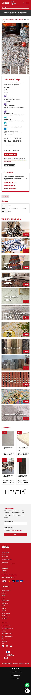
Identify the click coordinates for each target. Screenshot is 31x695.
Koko (5, 145)
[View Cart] (23, 3)
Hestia (3, 598)
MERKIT (16, 19)
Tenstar (3, 612)
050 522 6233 (5, 556)
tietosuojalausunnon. (16, 530)
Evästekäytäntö (15, 678)
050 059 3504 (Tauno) (10, 183)
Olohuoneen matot (22, 160)
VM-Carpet (4, 615)
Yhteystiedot (4, 641)
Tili (2, 638)
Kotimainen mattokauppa (7, 628)
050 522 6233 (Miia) (9, 185)
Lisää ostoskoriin (10, 154)
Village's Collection (6, 613)
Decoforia (4, 593)
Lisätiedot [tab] (5, 196)
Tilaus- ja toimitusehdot (7, 636)
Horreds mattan (5, 600)
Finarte (3, 597)
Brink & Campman (6, 590)
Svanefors (4, 610)
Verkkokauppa (10, 19)
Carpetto (3, 592)
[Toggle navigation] (27, 3)
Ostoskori (4, 631)
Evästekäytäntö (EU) (6, 625)
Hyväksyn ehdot (8, 527)
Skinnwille (4, 608)
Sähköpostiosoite (9, 521)
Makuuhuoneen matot (9, 160)
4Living (3, 588)
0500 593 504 (5, 555)
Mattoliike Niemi (5, 603)
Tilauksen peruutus (6, 635)
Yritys (3, 643)
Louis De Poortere (5, 602)
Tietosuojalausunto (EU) (7, 633)
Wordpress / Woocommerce (21, 663)
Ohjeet (3, 630)
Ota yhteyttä (15, 668)
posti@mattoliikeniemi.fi (7, 559)
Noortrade (4, 607)
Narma (21, 19)
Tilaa (15, 534)
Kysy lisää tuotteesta (10, 165)
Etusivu (3, 19)
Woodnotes (4, 618)
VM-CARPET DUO (5, 617)
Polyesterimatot (7, 161)
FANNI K (3, 595)
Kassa (3, 626)
